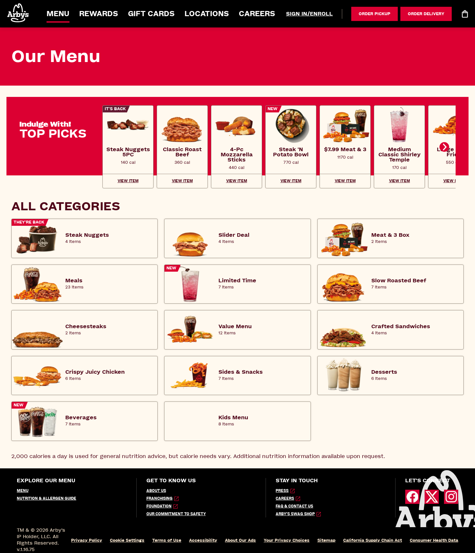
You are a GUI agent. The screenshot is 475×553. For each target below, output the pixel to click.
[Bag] (465, 14)
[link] (128, 152)
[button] (18, 12)
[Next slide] (444, 147)
